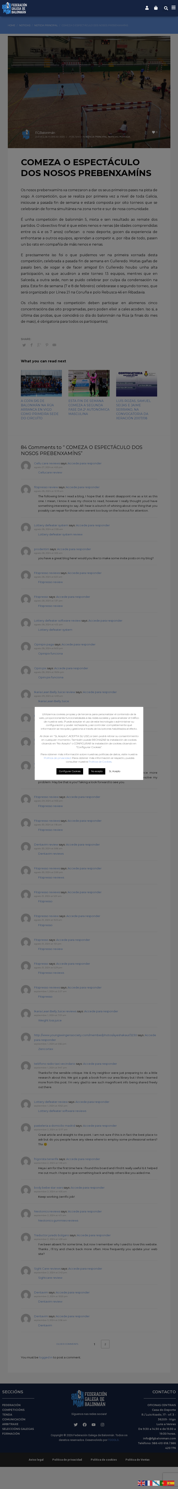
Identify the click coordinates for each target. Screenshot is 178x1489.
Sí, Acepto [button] (114, 771)
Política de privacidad (57, 758)
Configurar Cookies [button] (70, 771)
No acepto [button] (97, 771)
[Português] (163, 1482)
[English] (141, 1482)
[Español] (171, 1482)
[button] (166, 8)
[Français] (149, 1482)
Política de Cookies (100, 761)
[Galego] (156, 1482)
